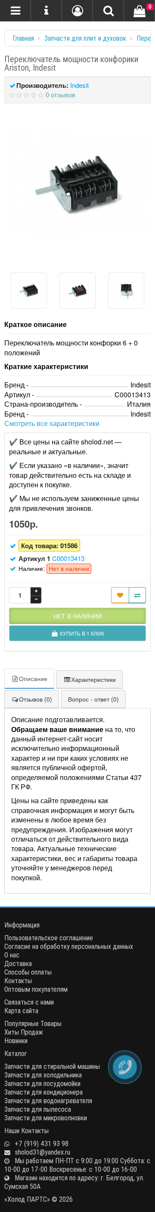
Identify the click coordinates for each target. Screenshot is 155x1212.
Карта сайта (21, 1010)
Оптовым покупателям (36, 989)
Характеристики (93, 679)
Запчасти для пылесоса (37, 1109)
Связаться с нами (29, 1002)
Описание (33, 678)
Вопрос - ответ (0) (93, 699)
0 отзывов (60, 94)
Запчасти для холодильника (43, 1075)
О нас (11, 955)
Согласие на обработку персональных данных (68, 946)
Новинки (16, 1040)
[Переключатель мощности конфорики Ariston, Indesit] (77, 185)
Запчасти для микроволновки (45, 1117)
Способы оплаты (28, 972)
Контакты (18, 980)
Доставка (18, 963)
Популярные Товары (33, 1023)
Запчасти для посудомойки (42, 1083)
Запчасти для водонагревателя (48, 1100)
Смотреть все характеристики (51, 423)
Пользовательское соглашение (48, 937)
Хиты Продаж (23, 1032)
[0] (139, 11)
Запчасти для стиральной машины (52, 1066)
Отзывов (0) (35, 699)
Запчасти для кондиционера (43, 1092)
